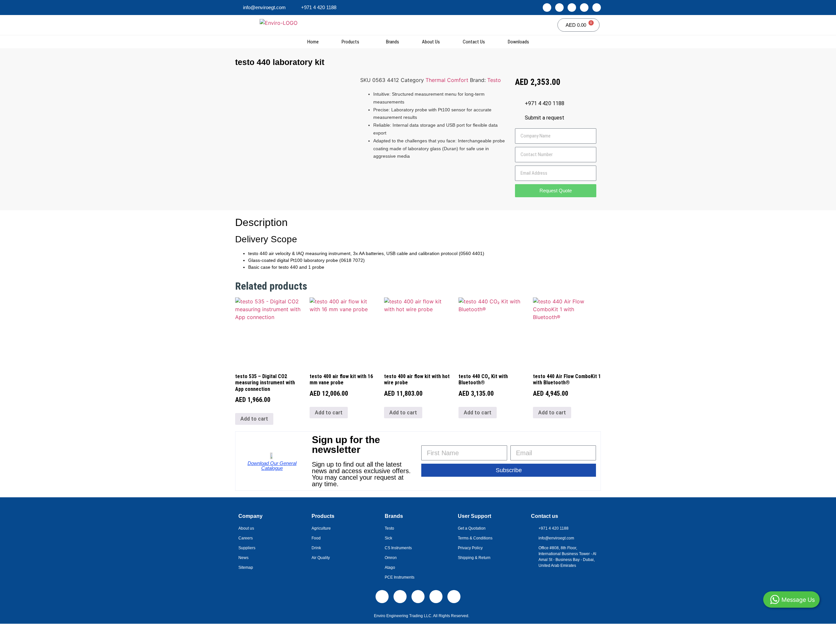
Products (350, 42)
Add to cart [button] (254, 419)
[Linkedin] (547, 7)
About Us (431, 42)
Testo (494, 80)
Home (313, 42)
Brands (392, 42)
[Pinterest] (596, 7)
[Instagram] (559, 7)
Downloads (518, 42)
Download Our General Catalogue (272, 465)
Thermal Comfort (447, 80)
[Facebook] (572, 7)
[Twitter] (584, 7)
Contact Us (474, 42)
